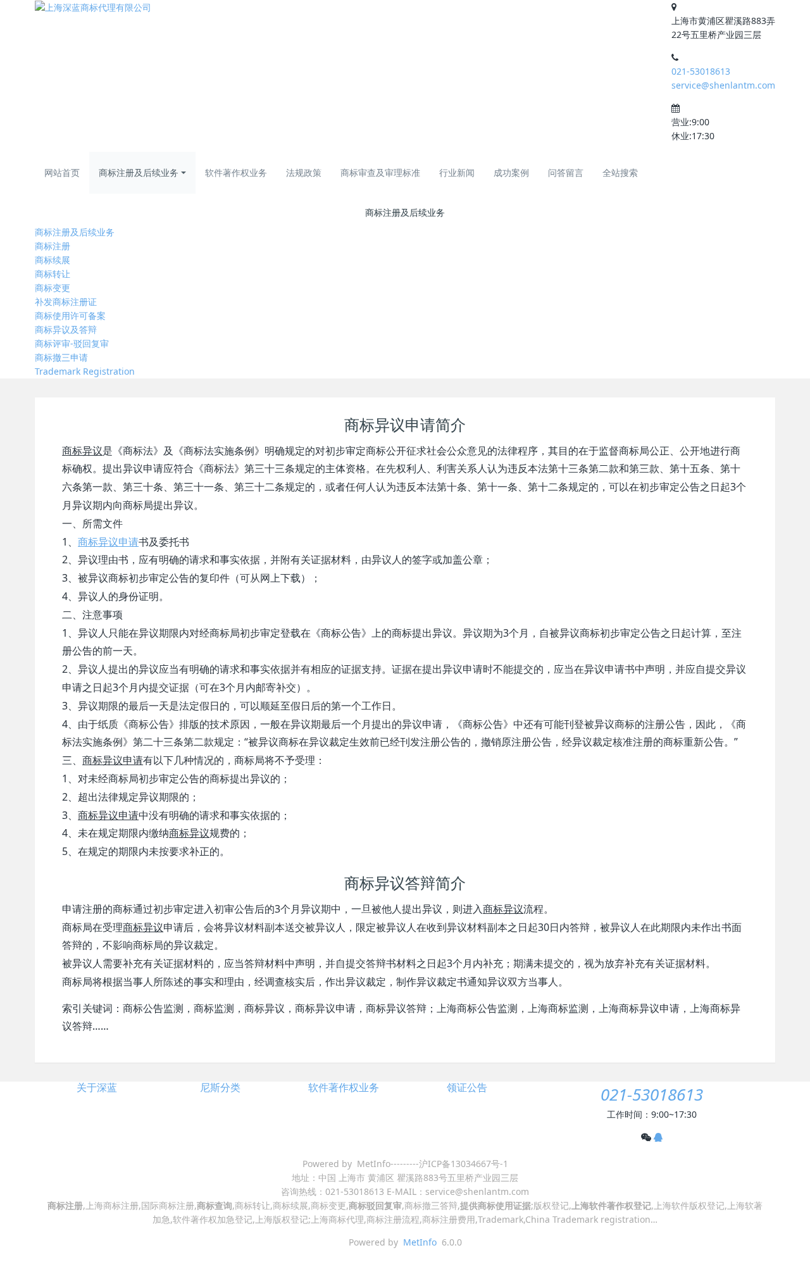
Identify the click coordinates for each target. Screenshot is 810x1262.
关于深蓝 (97, 1087)
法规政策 (303, 172)
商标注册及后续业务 (138, 172)
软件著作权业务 (236, 172)
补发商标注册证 (66, 302)
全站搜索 (620, 172)
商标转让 (52, 274)
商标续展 (52, 260)
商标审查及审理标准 (380, 172)
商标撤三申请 (61, 357)
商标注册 (52, 246)
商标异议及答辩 (66, 329)
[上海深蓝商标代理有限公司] (93, 7)
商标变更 (52, 288)
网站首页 (62, 172)
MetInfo (420, 1242)
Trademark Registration (85, 371)
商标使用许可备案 (70, 315)
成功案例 (511, 172)
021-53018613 (700, 71)
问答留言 (565, 172)
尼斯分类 (220, 1087)
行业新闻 (457, 172)
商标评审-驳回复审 (72, 343)
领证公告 (467, 1087)
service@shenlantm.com (723, 85)
